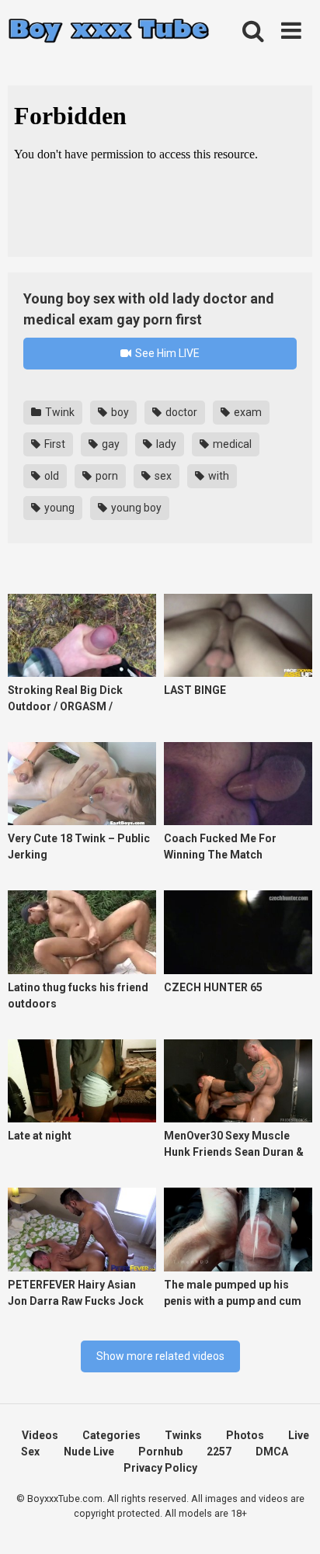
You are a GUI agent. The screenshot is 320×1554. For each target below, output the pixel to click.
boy (119, 412)
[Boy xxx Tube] (109, 31)
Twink (59, 412)
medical (231, 444)
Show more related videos (160, 1356)
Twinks (183, 1435)
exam (246, 412)
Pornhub (160, 1451)
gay (109, 444)
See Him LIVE (166, 353)
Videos (40, 1435)
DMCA (272, 1451)
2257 (219, 1451)
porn (105, 476)
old (50, 476)
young (58, 507)
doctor (180, 412)
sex (162, 476)
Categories (111, 1435)
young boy (135, 507)
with (217, 476)
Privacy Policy (160, 1468)
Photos (245, 1435)
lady (165, 444)
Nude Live (89, 1451)
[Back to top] (291, 1522)
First (53, 444)
